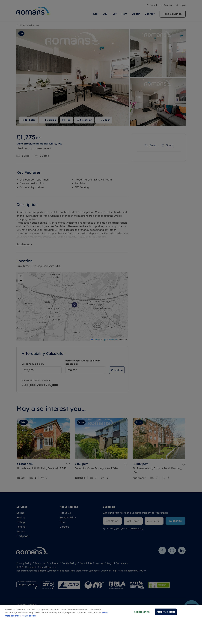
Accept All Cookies (166, 611)
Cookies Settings (142, 611)
